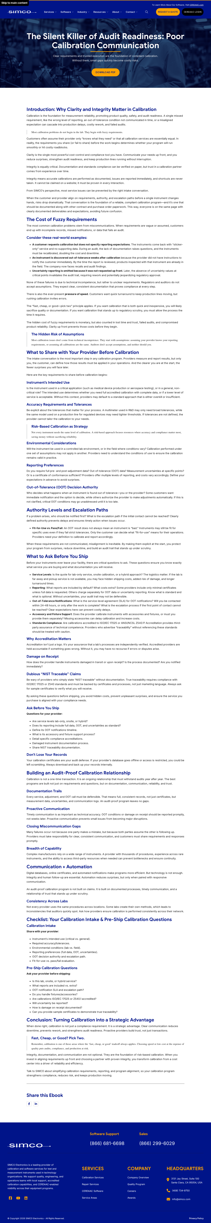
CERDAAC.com (197, 5)
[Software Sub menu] (72, 12)
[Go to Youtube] (18, 1198)
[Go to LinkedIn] (26, 1198)
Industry (82, 11)
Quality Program (136, 1184)
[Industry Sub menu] (88, 12)
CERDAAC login (193, 12)
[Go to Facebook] (10, 1198)
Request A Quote (168, 12)
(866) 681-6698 (107, 1143)
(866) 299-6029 (157, 1143)
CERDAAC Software (92, 1191)
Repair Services (90, 1184)
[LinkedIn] (35, 1103)
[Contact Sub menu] (137, 12)
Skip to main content (14, 2)
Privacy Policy (196, 1218)
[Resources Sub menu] (107, 12)
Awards (131, 1197)
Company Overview (138, 1177)
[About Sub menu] (121, 12)
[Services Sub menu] (56, 12)
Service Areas (89, 1197)
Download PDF (106, 72)
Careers (131, 1191)
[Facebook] (29, 1103)
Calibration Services (93, 1177)
